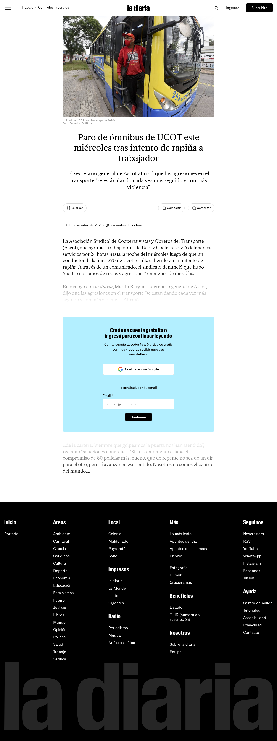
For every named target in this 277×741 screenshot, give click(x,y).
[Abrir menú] (7, 7)
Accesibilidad (254, 617)
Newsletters (253, 534)
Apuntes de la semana (189, 548)
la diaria (115, 581)
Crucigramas (181, 582)
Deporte (60, 570)
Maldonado (118, 541)
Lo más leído (181, 534)
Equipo (176, 651)
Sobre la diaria (182, 644)
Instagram (252, 563)
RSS (247, 541)
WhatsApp (252, 556)
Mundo (59, 622)
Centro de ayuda (258, 603)
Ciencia (59, 548)
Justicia (59, 607)
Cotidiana (61, 556)
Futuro (59, 600)
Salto (112, 556)
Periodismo (118, 628)
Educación (62, 585)
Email (108, 396)
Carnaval (61, 541)
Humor (176, 575)
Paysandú (117, 548)
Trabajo (27, 7)
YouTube (250, 548)
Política (59, 637)
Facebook (252, 570)
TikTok (248, 578)
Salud (58, 644)
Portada (11, 534)
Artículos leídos (121, 642)
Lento (113, 595)
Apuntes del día (183, 541)
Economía (61, 578)
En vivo (176, 556)
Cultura (59, 563)
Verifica (59, 659)
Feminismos (63, 592)
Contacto (251, 632)
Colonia (114, 534)
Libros (58, 615)
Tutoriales (251, 610)
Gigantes (116, 603)
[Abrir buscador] (216, 8)
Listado (176, 607)
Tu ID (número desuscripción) (185, 617)
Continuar (138, 417)
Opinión (59, 629)
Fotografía (179, 567)
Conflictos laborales (53, 7)
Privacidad (252, 625)
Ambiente (61, 534)
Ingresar (232, 8)
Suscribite (259, 8)
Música (114, 635)
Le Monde (117, 588)
